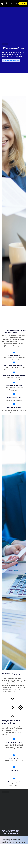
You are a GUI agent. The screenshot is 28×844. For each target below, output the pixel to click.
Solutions (5, 44)
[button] (14, 3)
